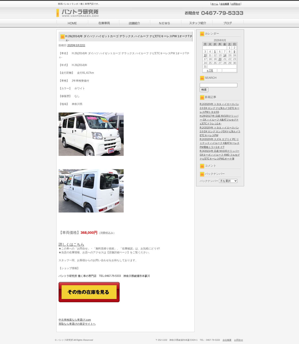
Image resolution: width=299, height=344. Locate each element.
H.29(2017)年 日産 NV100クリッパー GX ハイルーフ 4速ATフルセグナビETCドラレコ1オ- (219, 119)
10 (205, 55)
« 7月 (210, 70)
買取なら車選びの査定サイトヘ (77, 323)
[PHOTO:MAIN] (125, 134)
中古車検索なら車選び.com (75, 319)
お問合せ (235, 4)
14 (224, 55)
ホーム (215, 4)
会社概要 (224, 4)
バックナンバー (209, 180)
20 (219, 59)
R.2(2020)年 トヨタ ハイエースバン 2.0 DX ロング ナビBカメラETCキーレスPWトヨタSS (219, 108)
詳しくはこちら (71, 245)
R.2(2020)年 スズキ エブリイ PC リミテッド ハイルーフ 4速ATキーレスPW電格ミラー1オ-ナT (219, 143)
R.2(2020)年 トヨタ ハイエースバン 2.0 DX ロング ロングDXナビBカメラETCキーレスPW (220, 131)
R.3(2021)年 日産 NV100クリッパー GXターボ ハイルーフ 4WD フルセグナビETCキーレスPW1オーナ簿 (220, 155)
